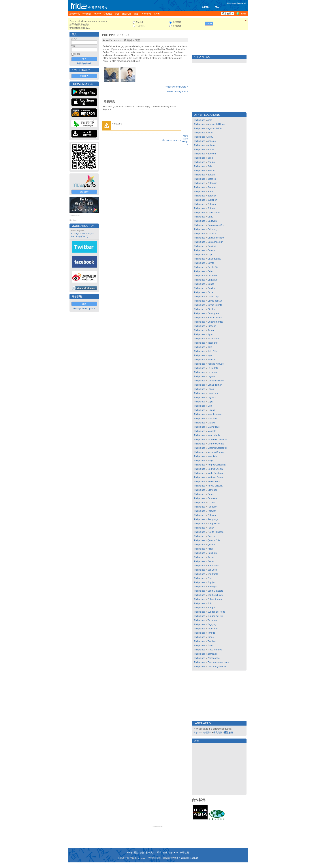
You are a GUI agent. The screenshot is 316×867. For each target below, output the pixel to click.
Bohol (210, 191)
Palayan (212, 515)
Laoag (211, 389)
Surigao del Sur (215, 616)
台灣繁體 (207, 732)
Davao (211, 292)
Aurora (210, 149)
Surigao (211, 607)
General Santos (215, 322)
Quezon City (214, 540)
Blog (129, 852)
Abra (125, 35)
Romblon (212, 553)
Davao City (213, 296)
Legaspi (212, 397)
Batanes (212, 179)
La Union (212, 372)
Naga (210, 460)
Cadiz (210, 216)
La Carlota (213, 368)
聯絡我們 (167, 852)
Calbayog (212, 229)
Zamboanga (214, 658)
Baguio (211, 162)
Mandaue (212, 418)
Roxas (211, 557)
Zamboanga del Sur (217, 666)
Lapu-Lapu (213, 393)
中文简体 (217, 732)
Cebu (210, 271)
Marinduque (214, 427)
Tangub (211, 633)
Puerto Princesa (215, 532)
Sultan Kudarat (215, 599)
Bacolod (212, 153)
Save (209, 23)
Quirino (211, 544)
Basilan (211, 170)
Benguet (212, 187)
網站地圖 (184, 852)
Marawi (211, 422)
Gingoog (212, 326)
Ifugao (211, 330)
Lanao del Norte (216, 380)
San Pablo (213, 574)
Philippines (110, 35)
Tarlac (211, 637)
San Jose (212, 570)
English (197, 732)
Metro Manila (214, 435)
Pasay (211, 528)
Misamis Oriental (216, 452)
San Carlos (213, 565)
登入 (217, 7)
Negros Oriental (215, 469)
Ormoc (211, 494)
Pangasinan (214, 523)
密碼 (73, 46)
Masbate (212, 431)
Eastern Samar (215, 317)
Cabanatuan (214, 212)
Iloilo (210, 347)
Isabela (211, 359)
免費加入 (84, 76)
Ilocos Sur (212, 343)
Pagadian (212, 507)
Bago (210, 158)
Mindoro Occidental (217, 439)
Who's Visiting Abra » (177, 91)
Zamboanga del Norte (218, 662)
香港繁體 (228, 732)
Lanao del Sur (215, 385)
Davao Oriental (215, 305)
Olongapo (212, 490)
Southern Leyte (215, 595)
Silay (210, 578)
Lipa (210, 406)
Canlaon (212, 250)
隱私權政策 (192, 858)
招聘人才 (150, 852)
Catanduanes (214, 259)
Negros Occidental (217, 464)
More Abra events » (171, 140)
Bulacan (212, 204)
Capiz (210, 254)
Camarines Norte (216, 237)
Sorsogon (212, 586)
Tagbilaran (213, 628)
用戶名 (74, 39)
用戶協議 (180, 858)
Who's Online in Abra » (176, 87)
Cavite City (213, 267)
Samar (211, 561)
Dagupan (212, 280)
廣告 (142, 852)
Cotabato (212, 275)
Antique (211, 145)
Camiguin (212, 246)
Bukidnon (212, 200)
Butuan (211, 208)
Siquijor (211, 582)
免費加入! (206, 7)
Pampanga (213, 519)
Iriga (210, 355)
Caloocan (212, 233)
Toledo (211, 645)
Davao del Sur (215, 301)
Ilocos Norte (213, 338)
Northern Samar (215, 477)
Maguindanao (214, 414)
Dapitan (211, 288)
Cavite (211, 263)
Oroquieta (212, 498)
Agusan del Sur (215, 128)
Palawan (212, 511)
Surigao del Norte (216, 612)
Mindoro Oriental (216, 443)
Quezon (211, 536)
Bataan (211, 174)
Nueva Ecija (214, 481)
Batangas (212, 183)
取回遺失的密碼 (84, 63)
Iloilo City (212, 351)
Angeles (211, 141)
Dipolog (211, 309)
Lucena (211, 410)
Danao (211, 284)
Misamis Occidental (217, 448)
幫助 (159, 852)
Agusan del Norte (216, 124)
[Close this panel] (245, 21)
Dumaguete (213, 313)
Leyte (210, 401)
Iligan (210, 334)
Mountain (212, 456)
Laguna (211, 376)
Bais (210, 166)
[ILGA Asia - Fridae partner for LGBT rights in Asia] (200, 819)
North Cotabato (215, 473)
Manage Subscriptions (84, 308)
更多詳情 (84, 191)
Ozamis (211, 502)
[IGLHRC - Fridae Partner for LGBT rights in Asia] (217, 819)
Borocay (212, 195)
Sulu (210, 603)
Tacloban (212, 620)
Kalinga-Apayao (216, 364)
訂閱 (84, 303)
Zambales (212, 654)
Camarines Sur (215, 242)
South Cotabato (215, 591)
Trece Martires (215, 649)
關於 (136, 852)
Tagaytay (212, 624)
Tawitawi (212, 641)
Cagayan (212, 221)
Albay (210, 137)
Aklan (210, 132)
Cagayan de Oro (216, 225)
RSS (176, 852)
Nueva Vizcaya (215, 485)
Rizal (210, 549)
